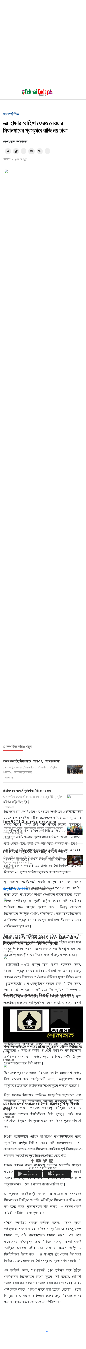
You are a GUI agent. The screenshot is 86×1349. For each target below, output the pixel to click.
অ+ (31, 151)
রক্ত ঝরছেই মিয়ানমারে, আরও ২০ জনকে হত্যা (31, 761)
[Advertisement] (43, 43)
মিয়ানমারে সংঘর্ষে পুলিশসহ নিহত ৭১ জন (27, 790)
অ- (39, 151)
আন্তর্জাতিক (11, 114)
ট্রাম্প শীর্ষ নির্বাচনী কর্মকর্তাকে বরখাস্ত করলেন (30, 821)
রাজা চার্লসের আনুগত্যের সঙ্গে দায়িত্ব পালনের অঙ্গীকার (35, 851)
